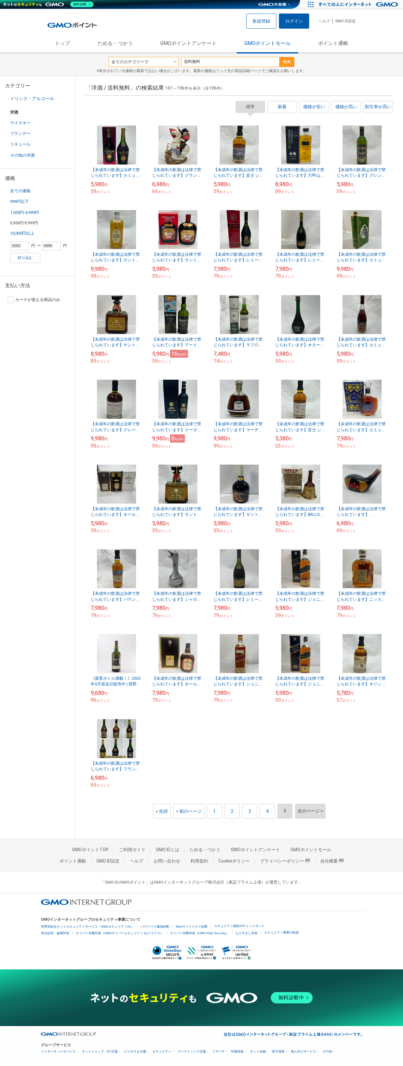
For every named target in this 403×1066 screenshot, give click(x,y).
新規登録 (261, 21)
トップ (62, 43)
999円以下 (19, 201)
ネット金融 (258, 1051)
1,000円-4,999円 (24, 212)
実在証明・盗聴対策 (55, 933)
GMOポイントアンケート (188, 43)
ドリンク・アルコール (32, 98)
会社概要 (329, 860)
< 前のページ (189, 811)
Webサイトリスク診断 (191, 926)
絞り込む (25, 257)
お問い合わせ (167, 860)
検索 (287, 61)
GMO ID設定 (345, 21)
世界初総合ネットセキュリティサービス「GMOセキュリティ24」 (87, 926)
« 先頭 (162, 811)
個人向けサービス (303, 1051)
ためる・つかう (115, 43)
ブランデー (20, 133)
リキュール (20, 144)
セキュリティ (161, 1051)
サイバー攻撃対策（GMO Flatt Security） (199, 933)
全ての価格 (20, 190)
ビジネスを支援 (135, 1051)
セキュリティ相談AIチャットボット (239, 926)
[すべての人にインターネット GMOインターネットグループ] (359, 4)
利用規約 (199, 860)
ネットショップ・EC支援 (100, 1051)
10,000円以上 (22, 233)
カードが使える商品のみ (37, 299)
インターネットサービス (58, 1051)
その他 (327, 1051)
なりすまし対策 (247, 933)
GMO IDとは (167, 849)
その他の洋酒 (22, 155)
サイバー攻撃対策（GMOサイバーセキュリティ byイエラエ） (119, 933)
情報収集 (237, 1051)
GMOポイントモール (267, 43)
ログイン (294, 21)
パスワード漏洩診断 (155, 926)
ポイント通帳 (333, 43)
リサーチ (218, 1051)
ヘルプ (324, 21)
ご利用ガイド (132, 849)
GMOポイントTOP (90, 849)
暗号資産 (278, 1051)
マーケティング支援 (192, 1051)
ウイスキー (20, 122)
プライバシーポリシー (282, 860)
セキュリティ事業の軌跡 (281, 932)
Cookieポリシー (234, 860)
